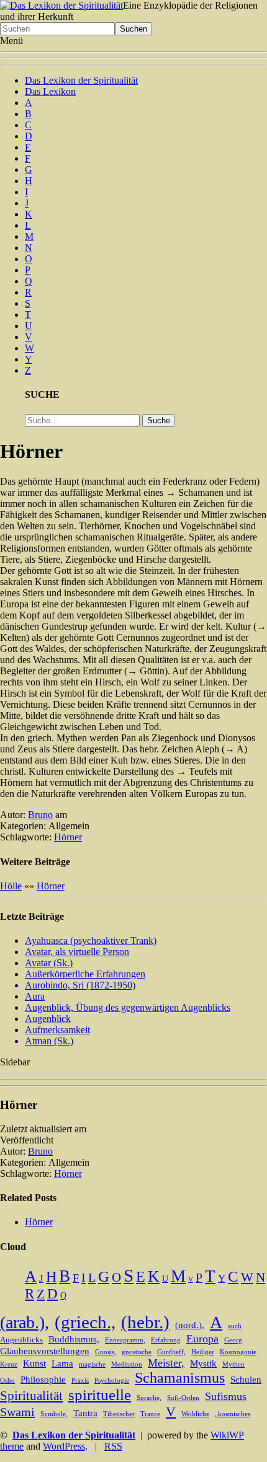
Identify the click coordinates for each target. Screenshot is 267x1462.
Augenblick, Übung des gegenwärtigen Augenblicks (127, 1007)
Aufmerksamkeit (57, 1029)
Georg (233, 1340)
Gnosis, (105, 1352)
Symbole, (54, 1414)
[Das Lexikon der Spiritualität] (61, 5)
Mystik (203, 1363)
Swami (17, 1412)
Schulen (245, 1380)
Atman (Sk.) (49, 1041)
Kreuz (8, 1364)
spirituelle (99, 1394)
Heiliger (202, 1352)
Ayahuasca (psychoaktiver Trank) (90, 940)
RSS (113, 1446)
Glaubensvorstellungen (44, 1351)
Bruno (40, 814)
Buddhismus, (73, 1339)
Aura (35, 996)
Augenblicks (21, 1340)
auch (235, 1326)
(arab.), (24, 1322)
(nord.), (189, 1325)
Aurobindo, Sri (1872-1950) (80, 985)
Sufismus (226, 1396)
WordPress (64, 1446)
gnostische (137, 1352)
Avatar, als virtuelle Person (77, 951)
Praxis (80, 1380)
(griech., (85, 1322)
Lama (62, 1363)
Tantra (85, 1413)
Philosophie (43, 1380)
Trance (150, 1414)
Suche (158, 420)
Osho (7, 1380)
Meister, (166, 1363)
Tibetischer (119, 1414)
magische (92, 1364)
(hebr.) (145, 1322)
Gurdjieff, (171, 1352)
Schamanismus (180, 1378)
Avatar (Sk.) (49, 963)
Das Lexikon (50, 91)
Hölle (11, 886)
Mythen (233, 1364)
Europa (202, 1338)
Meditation (126, 1364)
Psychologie (111, 1380)
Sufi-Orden (183, 1397)
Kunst (34, 1363)
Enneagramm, (125, 1340)
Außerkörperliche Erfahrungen (85, 974)
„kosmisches (232, 1414)
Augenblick (48, 1018)
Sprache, (149, 1397)
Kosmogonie (238, 1352)
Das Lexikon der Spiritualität (81, 80)
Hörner (68, 837)
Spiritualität (31, 1395)
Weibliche (195, 1414)
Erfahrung (166, 1340)
